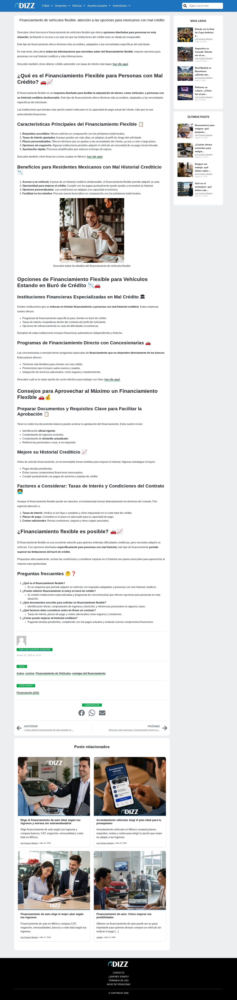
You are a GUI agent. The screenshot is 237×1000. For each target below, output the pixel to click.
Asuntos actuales (97, 5)
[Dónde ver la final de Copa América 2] (185, 34)
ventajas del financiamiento (89, 673)
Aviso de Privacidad (118, 984)
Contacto (118, 973)
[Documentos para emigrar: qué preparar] (185, 131)
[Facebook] (81, 712)
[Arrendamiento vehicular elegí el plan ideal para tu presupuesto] (130, 786)
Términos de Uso (118, 980)
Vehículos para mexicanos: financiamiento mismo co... (134, 730)
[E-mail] (102, 712)
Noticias (77, 5)
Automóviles (120, 5)
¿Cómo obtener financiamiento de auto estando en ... (49, 730)
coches (29, 673)
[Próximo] (164, 727)
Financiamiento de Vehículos (53, 673)
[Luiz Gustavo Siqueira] (21, 641)
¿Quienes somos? (118, 976)
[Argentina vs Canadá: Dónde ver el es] (185, 54)
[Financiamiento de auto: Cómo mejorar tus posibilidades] (130, 880)
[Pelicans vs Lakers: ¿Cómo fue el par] (185, 93)
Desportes (61, 5)
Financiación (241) (28, 692)
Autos (20, 673)
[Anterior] (19, 727)
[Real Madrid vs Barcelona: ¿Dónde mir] (185, 73)
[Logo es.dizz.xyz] (25, 5)
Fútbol (45, 5)
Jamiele (99, 937)
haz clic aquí (120, 64)
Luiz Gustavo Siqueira (29, 843)
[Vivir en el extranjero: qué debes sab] (185, 189)
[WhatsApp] (92, 712)
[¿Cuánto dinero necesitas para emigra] (185, 150)
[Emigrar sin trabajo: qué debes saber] (185, 169)
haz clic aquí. (112, 379)
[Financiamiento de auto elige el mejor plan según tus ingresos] (54, 880)
